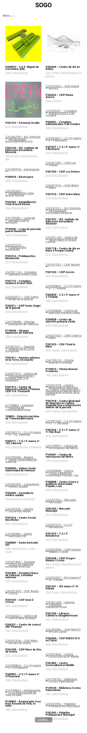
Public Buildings (20, 72)
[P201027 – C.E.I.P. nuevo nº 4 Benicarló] (64, 139)
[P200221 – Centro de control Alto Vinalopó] (23, 617)
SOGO (43, 5)
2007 (7, 447)
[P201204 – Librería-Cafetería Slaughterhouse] (64, 604)
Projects (56, 72)
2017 (48, 254)
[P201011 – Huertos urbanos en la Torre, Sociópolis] (23, 348)
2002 (7, 630)
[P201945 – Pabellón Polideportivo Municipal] (64, 705)
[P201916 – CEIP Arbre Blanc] (64, 186)
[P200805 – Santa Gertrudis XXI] (23, 535)
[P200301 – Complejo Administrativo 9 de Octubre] (64, 113)
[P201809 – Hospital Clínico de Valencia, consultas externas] (23, 564)
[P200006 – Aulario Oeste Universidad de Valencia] (23, 459)
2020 (7, 311)
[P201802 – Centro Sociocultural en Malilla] (64, 655)
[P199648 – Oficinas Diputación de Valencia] (23, 323)
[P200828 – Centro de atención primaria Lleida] (64, 312)
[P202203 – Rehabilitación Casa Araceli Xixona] (23, 193)
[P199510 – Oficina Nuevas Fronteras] (64, 361)
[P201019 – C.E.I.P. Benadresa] (64, 526)
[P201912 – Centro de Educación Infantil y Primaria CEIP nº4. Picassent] (23, 377)
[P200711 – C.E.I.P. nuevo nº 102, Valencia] (23, 433)
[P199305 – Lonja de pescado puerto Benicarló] (23, 220)
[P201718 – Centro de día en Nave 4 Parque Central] (64, 239)
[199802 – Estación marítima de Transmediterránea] (23, 407)
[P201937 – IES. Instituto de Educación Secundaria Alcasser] (64, 210)
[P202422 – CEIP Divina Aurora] (64, 87)
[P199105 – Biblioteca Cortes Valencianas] (64, 680)
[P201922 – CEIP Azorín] (64, 265)
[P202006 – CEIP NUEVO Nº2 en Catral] (64, 630)
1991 (48, 693)
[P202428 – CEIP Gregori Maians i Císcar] (64, 550)
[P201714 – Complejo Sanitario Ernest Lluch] (23, 273)
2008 (7, 72)
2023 (7, 156)
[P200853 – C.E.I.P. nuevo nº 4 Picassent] (23, 666)
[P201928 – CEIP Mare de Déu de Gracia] (23, 642)
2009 (7, 180)
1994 (48, 460)
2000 (7, 474)
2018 (7, 581)
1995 (48, 375)
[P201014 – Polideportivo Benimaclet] (23, 247)
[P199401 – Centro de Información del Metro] (64, 447)
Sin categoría (35, 447)
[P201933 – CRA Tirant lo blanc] (64, 337)
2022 (7, 208)
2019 (48, 175)
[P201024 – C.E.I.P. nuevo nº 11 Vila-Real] (64, 422)
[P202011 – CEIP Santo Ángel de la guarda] (23, 298)
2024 (48, 72)
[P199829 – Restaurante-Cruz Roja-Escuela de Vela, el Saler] (23, 692)
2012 (48, 619)
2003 (48, 127)
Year (7, 159)
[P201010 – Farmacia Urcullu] (23, 100)
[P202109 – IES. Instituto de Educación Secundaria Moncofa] (23, 139)
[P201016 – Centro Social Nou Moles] (23, 510)
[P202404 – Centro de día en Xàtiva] (64, 44)
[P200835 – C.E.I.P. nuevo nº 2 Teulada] (64, 287)
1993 (7, 235)
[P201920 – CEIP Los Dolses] (64, 164)
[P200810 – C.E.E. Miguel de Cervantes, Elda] (23, 44)
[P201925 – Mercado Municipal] (64, 501)
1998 (7, 422)
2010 (7, 126)
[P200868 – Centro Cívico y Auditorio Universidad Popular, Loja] (64, 473)
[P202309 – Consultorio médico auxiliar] (23, 485)
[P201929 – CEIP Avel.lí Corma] (23, 592)
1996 (7, 336)
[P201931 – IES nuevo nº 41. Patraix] (64, 579)
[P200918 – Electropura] (23, 170)
